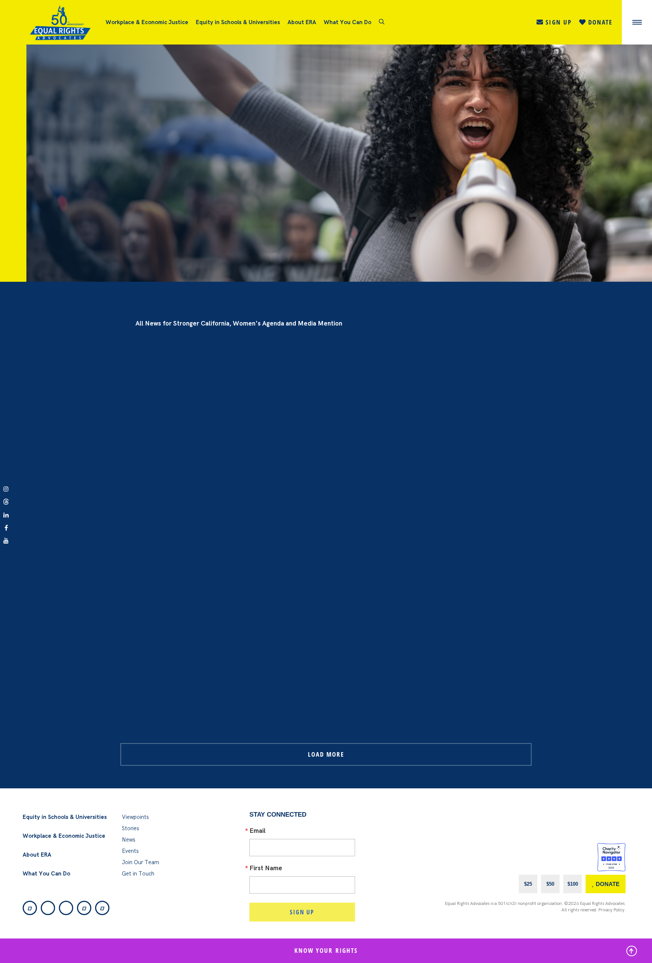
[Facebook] (84, 908)
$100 (572, 884)
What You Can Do (347, 22)
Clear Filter (629, 293)
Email (257, 831)
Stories (130, 828)
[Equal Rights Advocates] (66, 22)
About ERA (302, 22)
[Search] (381, 22)
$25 (528, 884)
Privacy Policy (611, 910)
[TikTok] (48, 908)
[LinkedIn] (66, 908)
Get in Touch (138, 873)
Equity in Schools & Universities (238, 22)
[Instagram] (30, 908)
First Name (265, 868)
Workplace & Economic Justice (147, 22)
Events (130, 851)
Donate (608, 884)
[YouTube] (102, 908)
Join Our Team (140, 862)
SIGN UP (302, 912)
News (128, 839)
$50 (550, 884)
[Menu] (637, 22)
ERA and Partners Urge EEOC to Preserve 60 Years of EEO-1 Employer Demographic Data (239, 105)
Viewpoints (135, 817)
